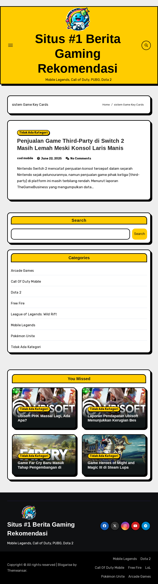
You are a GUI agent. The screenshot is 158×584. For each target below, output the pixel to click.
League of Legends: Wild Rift (34, 314)
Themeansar (16, 570)
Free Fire (18, 303)
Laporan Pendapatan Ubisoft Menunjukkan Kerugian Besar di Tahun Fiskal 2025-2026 (114, 420)
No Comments (80, 158)
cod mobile (25, 158)
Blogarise (65, 565)
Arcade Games (22, 271)
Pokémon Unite (23, 336)
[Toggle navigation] (10, 45)
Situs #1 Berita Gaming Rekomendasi (78, 53)
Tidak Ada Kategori (33, 132)
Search (79, 220)
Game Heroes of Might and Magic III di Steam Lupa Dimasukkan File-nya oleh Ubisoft (111, 469)
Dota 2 (16, 292)
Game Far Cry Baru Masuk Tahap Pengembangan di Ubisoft (41, 467)
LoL (148, 568)
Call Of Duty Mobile (26, 281)
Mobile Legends (23, 325)
